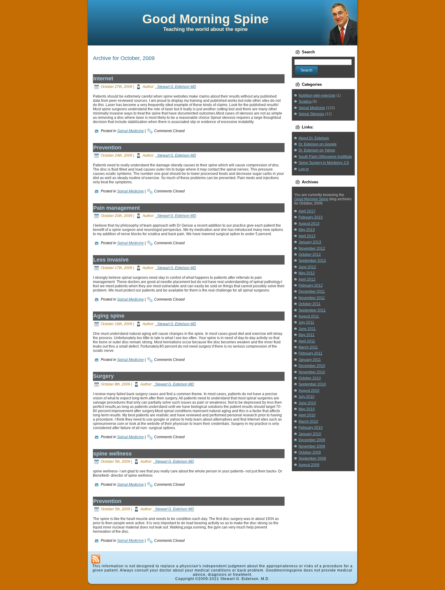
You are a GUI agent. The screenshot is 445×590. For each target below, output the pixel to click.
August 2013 (308, 224)
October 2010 (309, 378)
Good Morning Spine (205, 19)
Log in (303, 169)
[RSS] (96, 559)
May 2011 (306, 335)
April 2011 (306, 341)
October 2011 (309, 304)
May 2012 (306, 273)
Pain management (116, 208)
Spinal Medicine (130, 131)
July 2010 (306, 397)
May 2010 (306, 409)
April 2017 (306, 211)
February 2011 (310, 353)
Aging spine (108, 316)
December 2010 (311, 366)
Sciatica (305, 101)
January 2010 (309, 434)
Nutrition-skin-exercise (316, 95)
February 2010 (310, 427)
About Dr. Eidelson (313, 138)
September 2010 (312, 384)
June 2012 (307, 267)
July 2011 (306, 322)
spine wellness (112, 454)
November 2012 (311, 248)
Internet (103, 78)
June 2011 (307, 329)
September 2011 (312, 310)
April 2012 (306, 279)
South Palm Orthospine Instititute (325, 157)
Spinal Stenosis (311, 114)
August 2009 (308, 465)
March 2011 (308, 347)
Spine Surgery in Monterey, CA (323, 163)
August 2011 (308, 316)
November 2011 (311, 298)
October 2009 (309, 452)
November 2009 (311, 446)
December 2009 (311, 440)
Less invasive (111, 260)
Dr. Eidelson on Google (317, 144)
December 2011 (311, 291)
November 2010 (311, 372)
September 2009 (312, 458)
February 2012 (310, 285)
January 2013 (309, 242)
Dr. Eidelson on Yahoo (316, 150)
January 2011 (309, 360)
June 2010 (307, 403)
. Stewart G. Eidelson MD (175, 87)
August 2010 (308, 390)
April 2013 (306, 236)
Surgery (103, 376)
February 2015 (310, 217)
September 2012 (312, 260)
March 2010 (308, 421)
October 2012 (309, 254)
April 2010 (306, 415)
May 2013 (306, 230)
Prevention (107, 148)
